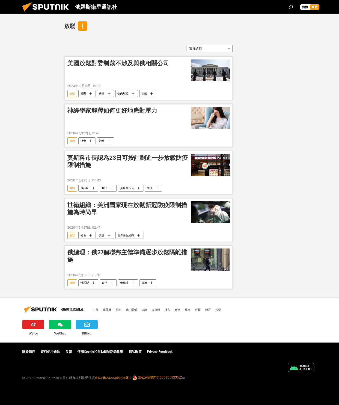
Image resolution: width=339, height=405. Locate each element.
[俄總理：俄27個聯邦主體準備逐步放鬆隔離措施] (210, 259)
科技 (198, 309)
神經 (101, 140)
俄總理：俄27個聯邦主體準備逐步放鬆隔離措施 (127, 255)
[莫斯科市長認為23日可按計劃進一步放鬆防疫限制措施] (210, 165)
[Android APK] (301, 368)
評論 (144, 309)
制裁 (144, 93)
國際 (83, 93)
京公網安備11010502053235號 (159, 377)
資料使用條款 (50, 351)
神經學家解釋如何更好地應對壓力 (112, 110)
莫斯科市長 (127, 188)
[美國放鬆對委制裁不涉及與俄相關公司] (210, 70)
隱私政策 (135, 351)
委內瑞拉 (122, 93)
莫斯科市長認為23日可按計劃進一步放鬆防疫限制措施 (127, 161)
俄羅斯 (84, 188)
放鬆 (69, 25)
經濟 (177, 309)
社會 (83, 140)
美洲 (101, 235)
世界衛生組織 (125, 235)
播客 (167, 309)
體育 (208, 309)
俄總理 (124, 282)
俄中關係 (131, 309)
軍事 (187, 309)
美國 (101, 93)
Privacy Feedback (159, 351)
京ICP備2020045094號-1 (113, 378)
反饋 (68, 351)
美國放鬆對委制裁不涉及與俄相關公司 (118, 63)
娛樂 (218, 309)
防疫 (149, 188)
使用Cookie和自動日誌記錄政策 (100, 351)
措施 (144, 282)
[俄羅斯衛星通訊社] (47, 13)
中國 (95, 309)
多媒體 (156, 309)
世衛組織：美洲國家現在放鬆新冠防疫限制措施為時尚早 (127, 208)
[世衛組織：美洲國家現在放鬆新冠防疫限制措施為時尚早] (210, 212)
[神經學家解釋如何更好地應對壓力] (210, 118)
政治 (104, 188)
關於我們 (28, 351)
